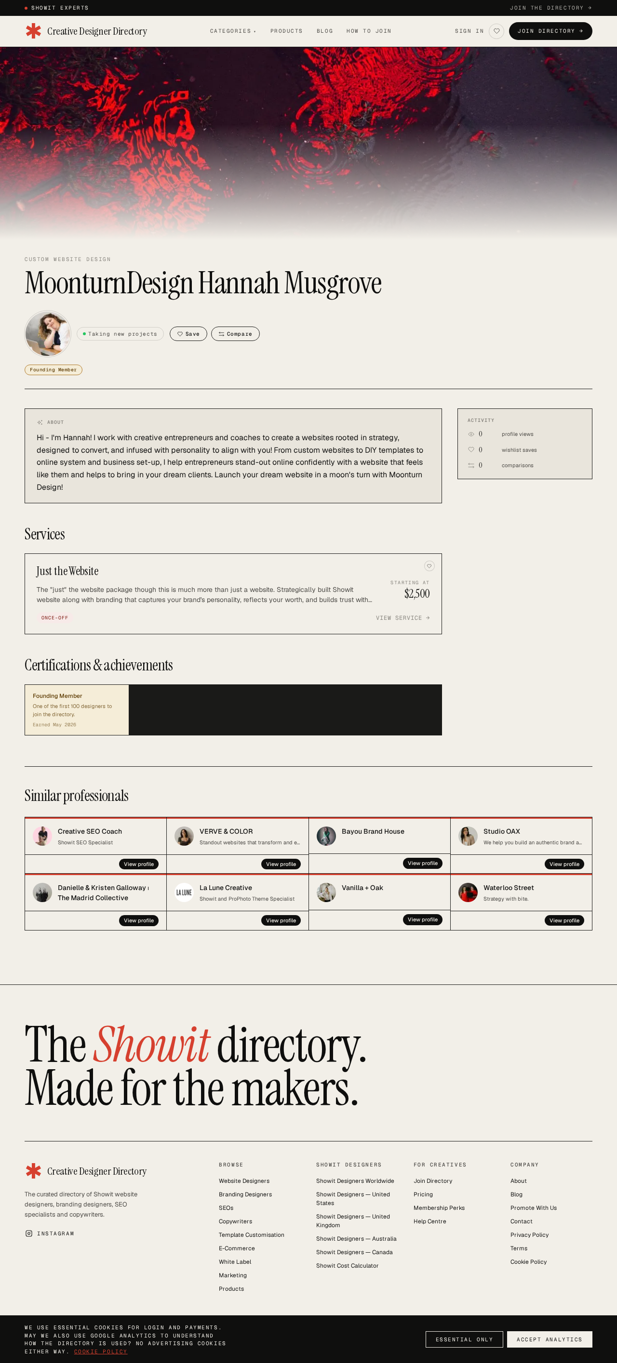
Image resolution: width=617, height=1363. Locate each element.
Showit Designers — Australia (356, 1239)
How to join (369, 30)
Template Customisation (251, 1235)
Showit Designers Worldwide (355, 1181)
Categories (233, 30)
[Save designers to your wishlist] (496, 31)
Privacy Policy (529, 1235)
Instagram (55, 1233)
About (518, 1181)
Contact (521, 1221)
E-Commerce (237, 1248)
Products (286, 30)
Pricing (423, 1194)
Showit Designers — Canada (354, 1252)
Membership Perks (439, 1208)
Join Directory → (551, 30)
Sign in (469, 30)
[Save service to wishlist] (429, 566)
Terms (518, 1248)
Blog (325, 30)
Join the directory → (551, 7)
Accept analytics (550, 1339)
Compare (240, 333)
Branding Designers (245, 1194)
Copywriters (235, 1221)
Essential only (465, 1339)
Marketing (233, 1275)
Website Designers (244, 1181)
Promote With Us (533, 1208)
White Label (235, 1262)
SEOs (226, 1208)
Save (193, 333)
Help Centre (430, 1221)
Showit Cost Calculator (347, 1266)
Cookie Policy (528, 1262)
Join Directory (433, 1181)
